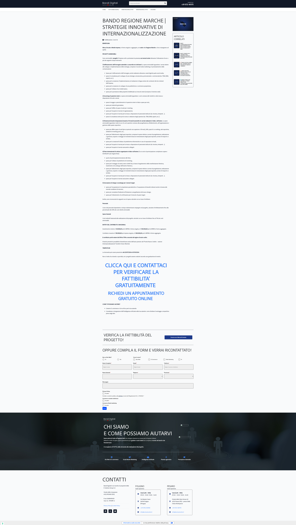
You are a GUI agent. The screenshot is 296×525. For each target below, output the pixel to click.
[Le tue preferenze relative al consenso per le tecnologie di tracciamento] (2, 523)
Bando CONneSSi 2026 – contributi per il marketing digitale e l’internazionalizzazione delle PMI (186, 56)
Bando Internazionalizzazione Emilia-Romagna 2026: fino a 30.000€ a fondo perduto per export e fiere (186, 46)
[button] (157, 10)
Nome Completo (107, 363)
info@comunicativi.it (146, 512)
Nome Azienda (106, 372)
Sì (105, 359)
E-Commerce (154, 359)
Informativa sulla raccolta (131, 523)
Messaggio (105, 382)
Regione (135, 372)
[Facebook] (105, 511)
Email (135, 363)
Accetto (107, 393)
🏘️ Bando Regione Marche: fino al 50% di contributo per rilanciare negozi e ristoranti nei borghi (185, 73)
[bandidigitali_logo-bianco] (110, 4)
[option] (111, 458)
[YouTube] (115, 511)
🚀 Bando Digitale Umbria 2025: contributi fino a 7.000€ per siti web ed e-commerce (186, 64)
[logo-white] (184, 428)
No (120, 359)
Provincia (166, 372)
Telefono (166, 363)
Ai (181, 359)
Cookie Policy (116, 505)
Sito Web (138, 359)
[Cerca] (165, 3)
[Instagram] (110, 511)
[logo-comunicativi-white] (184, 442)
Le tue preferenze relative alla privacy (156, 523)
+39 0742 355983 (145, 508)
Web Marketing (169, 359)
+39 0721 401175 (176, 508)
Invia (104, 408)
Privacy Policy (107, 505)
